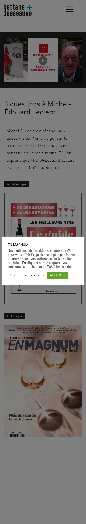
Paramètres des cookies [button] (26, 275)
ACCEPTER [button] (57, 275)
